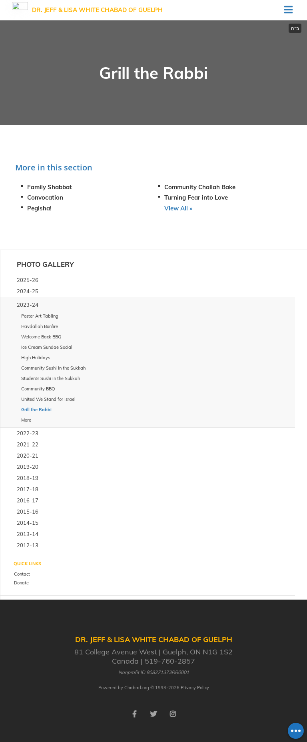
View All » (178, 208)
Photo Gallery (45, 264)
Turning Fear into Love (196, 197)
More (26, 420)
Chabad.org (136, 687)
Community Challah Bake (199, 187)
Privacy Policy (195, 687)
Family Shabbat (49, 187)
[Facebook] (134, 713)
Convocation (45, 197)
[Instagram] (172, 713)
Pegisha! (39, 208)
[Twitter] (153, 713)
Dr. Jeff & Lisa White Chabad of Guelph (97, 10)
